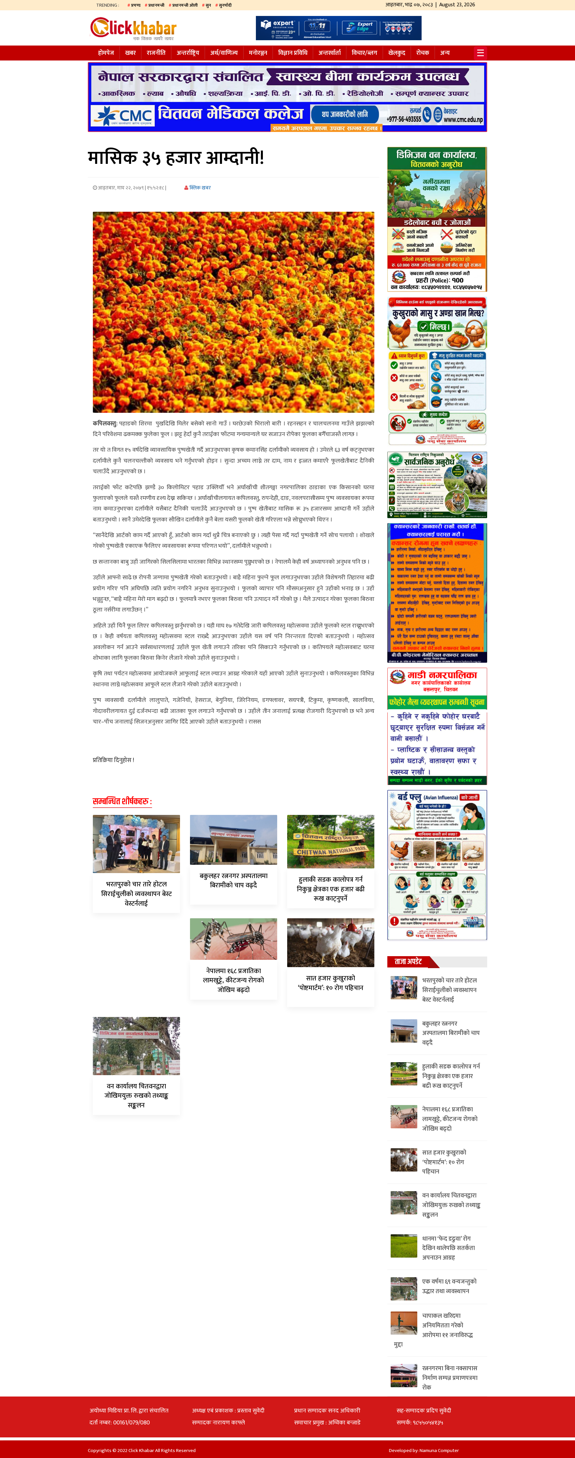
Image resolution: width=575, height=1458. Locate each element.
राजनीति (156, 53)
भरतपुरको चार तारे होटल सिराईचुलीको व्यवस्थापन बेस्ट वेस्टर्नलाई (136, 894)
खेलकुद (396, 53)
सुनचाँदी (225, 5)
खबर (130, 53)
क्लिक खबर (199, 188)
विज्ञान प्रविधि (292, 53)
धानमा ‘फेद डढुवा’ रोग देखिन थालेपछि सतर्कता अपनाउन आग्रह (448, 1248)
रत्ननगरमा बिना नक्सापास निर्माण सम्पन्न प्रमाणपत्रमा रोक (450, 1378)
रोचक (422, 53)
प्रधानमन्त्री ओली (185, 5)
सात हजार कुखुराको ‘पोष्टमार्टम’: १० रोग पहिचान (330, 983)
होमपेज (106, 53)
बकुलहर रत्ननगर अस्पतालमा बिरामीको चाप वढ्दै (234, 880)
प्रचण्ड (135, 5)
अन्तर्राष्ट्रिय (188, 53)
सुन (208, 5)
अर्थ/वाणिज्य (224, 53)
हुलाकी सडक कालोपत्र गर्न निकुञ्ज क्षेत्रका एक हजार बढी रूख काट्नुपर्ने (331, 889)
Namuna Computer (439, 1450)
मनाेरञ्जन (258, 53)
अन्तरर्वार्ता (329, 53)
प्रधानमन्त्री (156, 5)
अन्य (445, 53)
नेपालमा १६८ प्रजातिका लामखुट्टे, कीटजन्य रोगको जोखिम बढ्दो (233, 980)
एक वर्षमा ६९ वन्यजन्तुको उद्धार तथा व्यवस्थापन (449, 1286)
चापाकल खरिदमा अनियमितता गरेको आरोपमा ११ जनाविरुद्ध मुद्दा (433, 1330)
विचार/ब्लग (364, 53)
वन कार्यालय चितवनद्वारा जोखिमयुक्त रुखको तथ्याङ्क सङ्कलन (136, 1096)
